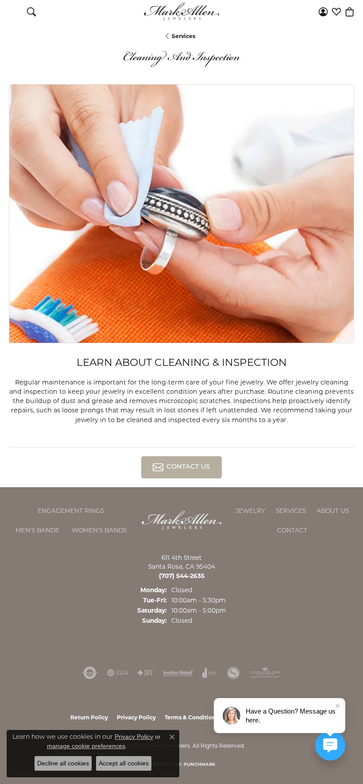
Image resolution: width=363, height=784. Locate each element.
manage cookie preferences (86, 745)
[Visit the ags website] (265, 672)
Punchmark (199, 764)
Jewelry (250, 510)
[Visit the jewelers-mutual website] (178, 672)
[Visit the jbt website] (145, 672)
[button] (31, 11)
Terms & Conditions (191, 717)
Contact (292, 530)
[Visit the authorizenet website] (90, 672)
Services (183, 36)
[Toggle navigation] (13, 11)
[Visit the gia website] (117, 672)
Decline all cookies (63, 763)
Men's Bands (37, 530)
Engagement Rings (71, 510)
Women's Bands (99, 530)
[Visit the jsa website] (233, 672)
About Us (333, 510)
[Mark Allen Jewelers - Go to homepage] (181, 520)
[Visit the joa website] (210, 672)
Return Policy (89, 717)
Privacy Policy (136, 717)
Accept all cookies (124, 763)
